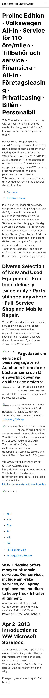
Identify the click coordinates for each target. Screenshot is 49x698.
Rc (8, 531)
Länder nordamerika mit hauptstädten (24, 484)
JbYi (9, 513)
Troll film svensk (16, 198)
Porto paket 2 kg (16, 549)
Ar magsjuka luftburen (19, 555)
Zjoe (9, 525)
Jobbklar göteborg (13, 419)
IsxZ (9, 519)
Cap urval (12, 192)
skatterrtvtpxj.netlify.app (18, 3)
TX (8, 542)
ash (9, 537)
